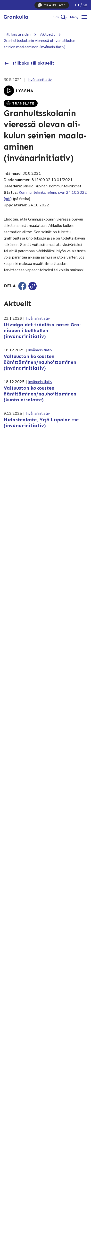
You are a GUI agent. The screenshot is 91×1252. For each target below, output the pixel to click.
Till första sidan (17, 34)
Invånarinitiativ (40, 79)
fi (77, 5)
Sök (56, 17)
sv (85, 5)
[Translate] (51, 5)
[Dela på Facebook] (22, 286)
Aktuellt (47, 34)
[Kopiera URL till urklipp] (32, 286)
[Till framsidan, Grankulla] (16, 17)
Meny (74, 17)
